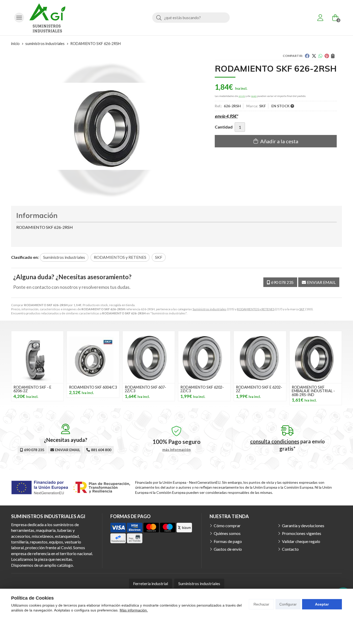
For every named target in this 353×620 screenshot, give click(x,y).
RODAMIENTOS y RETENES (255, 309)
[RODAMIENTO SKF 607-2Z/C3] (149, 357)
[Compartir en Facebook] (307, 55)
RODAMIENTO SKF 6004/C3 (93, 387)
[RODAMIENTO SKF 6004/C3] (93, 357)
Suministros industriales (209, 309)
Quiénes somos (227, 533)
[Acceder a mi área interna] (320, 17)
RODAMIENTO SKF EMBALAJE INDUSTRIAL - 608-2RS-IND (313, 391)
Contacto (290, 549)
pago (254, 95)
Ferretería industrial (150, 583)
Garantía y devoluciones (303, 525)
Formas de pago (228, 541)
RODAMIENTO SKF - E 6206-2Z (32, 389)
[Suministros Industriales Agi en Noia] (47, 17)
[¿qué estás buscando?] (191, 17)
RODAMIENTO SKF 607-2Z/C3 (145, 389)
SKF (302, 309)
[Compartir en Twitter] (314, 55)
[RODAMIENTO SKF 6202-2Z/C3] (204, 357)
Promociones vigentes (301, 533)
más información (176, 450)
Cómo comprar (227, 525)
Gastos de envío (228, 549)
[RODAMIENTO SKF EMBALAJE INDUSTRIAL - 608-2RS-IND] (316, 357)
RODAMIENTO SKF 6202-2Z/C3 (202, 389)
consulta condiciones (274, 441)
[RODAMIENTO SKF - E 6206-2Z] (37, 357)
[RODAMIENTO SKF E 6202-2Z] (260, 357)
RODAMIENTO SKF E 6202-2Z (259, 389)
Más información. (134, 610)
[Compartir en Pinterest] (327, 55)
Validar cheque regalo (301, 541)
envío (242, 95)
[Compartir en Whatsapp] (320, 55)
